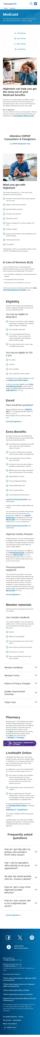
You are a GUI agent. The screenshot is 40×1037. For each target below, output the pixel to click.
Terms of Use (7, 1020)
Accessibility (17, 1020)
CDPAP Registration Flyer (21, 144)
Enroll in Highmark (12, 594)
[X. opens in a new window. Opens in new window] (20, 937)
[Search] (27, 4)
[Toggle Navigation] (35, 3)
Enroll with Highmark (13, 421)
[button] (20, 666)
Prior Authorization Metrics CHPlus (17, 990)
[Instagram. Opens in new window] (32, 937)
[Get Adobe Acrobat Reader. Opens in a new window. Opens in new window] (8, 947)
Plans (6, 8)
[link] (10, 4)
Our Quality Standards (10, 1016)
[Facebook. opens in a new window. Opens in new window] (8, 937)
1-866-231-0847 (10, 960)
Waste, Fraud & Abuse (10, 1023)
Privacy (21, 1016)
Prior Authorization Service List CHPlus (19, 994)
